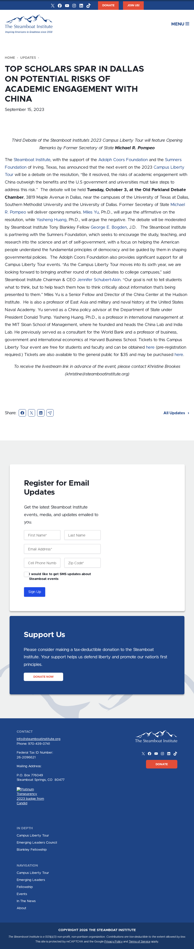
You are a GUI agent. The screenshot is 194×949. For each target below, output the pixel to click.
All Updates (174, 413)
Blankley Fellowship (32, 849)
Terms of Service (139, 941)
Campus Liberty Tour (33, 835)
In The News (26, 901)
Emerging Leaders (31, 880)
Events (22, 894)
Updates (28, 58)
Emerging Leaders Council (37, 842)
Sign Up (34, 592)
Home (10, 58)
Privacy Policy (113, 941)
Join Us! (133, 5)
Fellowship (25, 887)
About (21, 908)
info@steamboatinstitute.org (38, 739)
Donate (108, 5)
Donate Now (43, 676)
